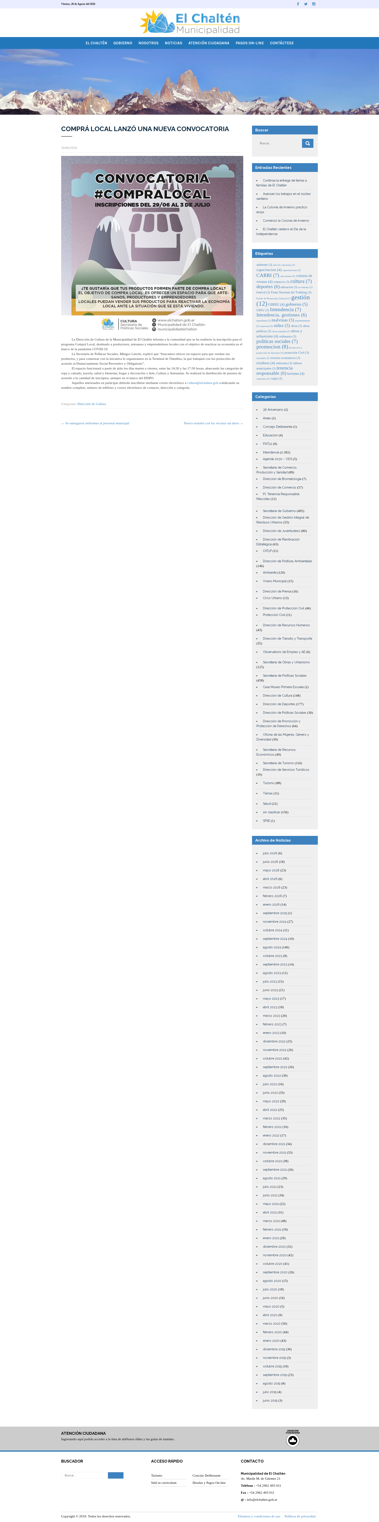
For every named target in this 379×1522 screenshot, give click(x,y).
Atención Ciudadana (208, 43)
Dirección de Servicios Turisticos (286, 769)
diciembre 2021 (274, 1144)
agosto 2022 (272, 1075)
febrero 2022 (272, 1127)
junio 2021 (270, 1195)
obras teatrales (281, 331)
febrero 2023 (272, 1024)
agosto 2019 (272, 1383)
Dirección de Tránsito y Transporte (287, 638)
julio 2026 (270, 853)
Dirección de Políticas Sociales (284, 712)
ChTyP (267, 551)
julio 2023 (270, 981)
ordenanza (287, 336)
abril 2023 (270, 1007)
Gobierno (122, 43)
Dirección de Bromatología (282, 479)
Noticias (173, 43)
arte (277, 265)
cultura (301, 281)
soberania (284, 363)
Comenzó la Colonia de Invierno (286, 220)
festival (263, 292)
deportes (268, 286)
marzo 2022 (271, 1118)
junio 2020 (270, 1298)
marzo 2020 (272, 1323)
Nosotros (148, 43)
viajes (276, 378)
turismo (295, 373)
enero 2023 (271, 1033)
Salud (267, 803)
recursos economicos (285, 358)
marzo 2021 (271, 1221)
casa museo (287, 276)
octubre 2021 (272, 1161)
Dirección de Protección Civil (283, 608)
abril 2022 (270, 1110)
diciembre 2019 (274, 1349)
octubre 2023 (272, 956)
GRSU (262, 310)
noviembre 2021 (274, 1152)
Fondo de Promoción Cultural (273, 298)
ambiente (264, 264)
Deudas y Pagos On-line (209, 1483)
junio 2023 (270, 990)
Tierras (268, 793)
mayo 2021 (271, 1204)
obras (296, 326)
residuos (265, 363)
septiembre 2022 (275, 1067)
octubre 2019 (272, 1366)
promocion (272, 347)
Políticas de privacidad (300, 1516)
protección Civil (296, 352)
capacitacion (269, 270)
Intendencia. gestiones (281, 315)
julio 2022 (270, 1084)
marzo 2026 (272, 887)
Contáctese (282, 43)
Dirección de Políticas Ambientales (287, 561)
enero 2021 (271, 1238)
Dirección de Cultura (91, 404)
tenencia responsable (274, 370)
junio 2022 (270, 1092)
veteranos (263, 379)
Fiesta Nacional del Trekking (291, 292)
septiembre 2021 (275, 1169)
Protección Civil (274, 615)
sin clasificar (271, 812)
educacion (289, 287)
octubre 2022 (272, 1058)
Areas (267, 418)
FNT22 (267, 444)
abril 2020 (270, 1315)
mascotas (266, 326)
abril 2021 (270, 1212)
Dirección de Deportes (279, 704)
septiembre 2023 (275, 964)
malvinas (283, 320)
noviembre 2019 (274, 1358)
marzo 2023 (271, 1015)
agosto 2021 (272, 1178)
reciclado (262, 358)
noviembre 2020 (275, 1255)
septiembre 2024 (275, 938)
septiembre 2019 (275, 1375)
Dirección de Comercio (279, 487)
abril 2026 (270, 879)
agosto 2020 (272, 1281)
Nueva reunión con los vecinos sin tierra (213, 423)
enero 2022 (271, 1135)
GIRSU (276, 304)
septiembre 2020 (275, 1272)
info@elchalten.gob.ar (262, 1499)
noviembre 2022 (274, 1050)
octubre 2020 (272, 1263)
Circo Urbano (272, 598)
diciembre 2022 (274, 1041)
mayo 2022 (271, 1101)
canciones (288, 265)
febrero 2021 (272, 1229)
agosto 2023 (272, 973)
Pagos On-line (250, 43)
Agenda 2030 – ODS (277, 459)
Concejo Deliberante (277, 426)
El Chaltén (96, 43)
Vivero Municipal (275, 581)
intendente (263, 320)
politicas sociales (277, 341)
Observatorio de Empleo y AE (284, 652)
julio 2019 (270, 1392)
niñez (282, 325)
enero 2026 (271, 904)
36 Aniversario (273, 409)
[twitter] (306, 4)
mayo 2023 (271, 998)
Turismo (269, 783)
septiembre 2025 (275, 913)
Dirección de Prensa (277, 591)
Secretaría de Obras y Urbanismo (286, 662)
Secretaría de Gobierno (279, 511)
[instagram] (314, 4)
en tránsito (305, 287)
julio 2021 (270, 1186)
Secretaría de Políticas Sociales (285, 675)
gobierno (297, 304)
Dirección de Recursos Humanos (286, 625)
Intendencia (285, 309)
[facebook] (298, 4)
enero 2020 (271, 1340)
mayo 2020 (271, 1306)
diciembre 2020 (274, 1246)
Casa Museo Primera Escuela (283, 687)
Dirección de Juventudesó (281, 531)
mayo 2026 (271, 870)
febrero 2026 (272, 896)
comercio (282, 282)
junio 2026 (270, 862)
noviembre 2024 (274, 921)
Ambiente (270, 572)
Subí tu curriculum (164, 1483)
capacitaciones (291, 270)
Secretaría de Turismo (278, 763)
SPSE (266, 821)
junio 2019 (270, 1400)
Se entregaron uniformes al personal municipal (95, 423)
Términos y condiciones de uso (259, 1516)
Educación (270, 435)
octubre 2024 (272, 930)
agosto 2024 (272, 947)
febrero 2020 (272, 1332)
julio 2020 (270, 1289)
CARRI (267, 275)
